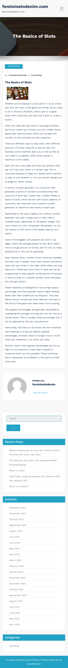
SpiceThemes (34, 664)
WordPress (33, 660)
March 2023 (15, 560)
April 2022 (14, 624)
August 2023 (15, 531)
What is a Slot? (17, 470)
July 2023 (14, 537)
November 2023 (17, 513)
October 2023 (16, 519)
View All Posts (40, 393)
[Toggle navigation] (62, 8)
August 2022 (15, 601)
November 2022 (17, 583)
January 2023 (16, 572)
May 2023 (14, 548)
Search (13, 428)
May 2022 (14, 618)
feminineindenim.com (25, 6)
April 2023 (14, 554)
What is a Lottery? (19, 486)
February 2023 (16, 566)
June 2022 (14, 613)
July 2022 (14, 607)
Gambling (36, 75)
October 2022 (16, 589)
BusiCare (54, 660)
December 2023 (17, 508)
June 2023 (14, 543)
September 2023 (18, 525)
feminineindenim (18, 75)
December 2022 (17, 578)
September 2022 (18, 595)
